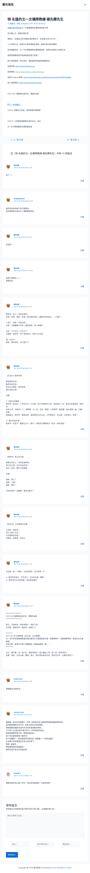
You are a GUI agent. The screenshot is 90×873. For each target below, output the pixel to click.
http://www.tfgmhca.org (25, 66)
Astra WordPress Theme (61, 868)
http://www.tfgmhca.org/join (30, 83)
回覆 (82, 181)
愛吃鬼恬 (8, 4)
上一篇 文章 (17, 140)
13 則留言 (11, 24)
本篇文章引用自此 (15, 28)
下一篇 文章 (73, 140)
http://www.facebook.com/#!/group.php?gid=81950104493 (47, 77)
